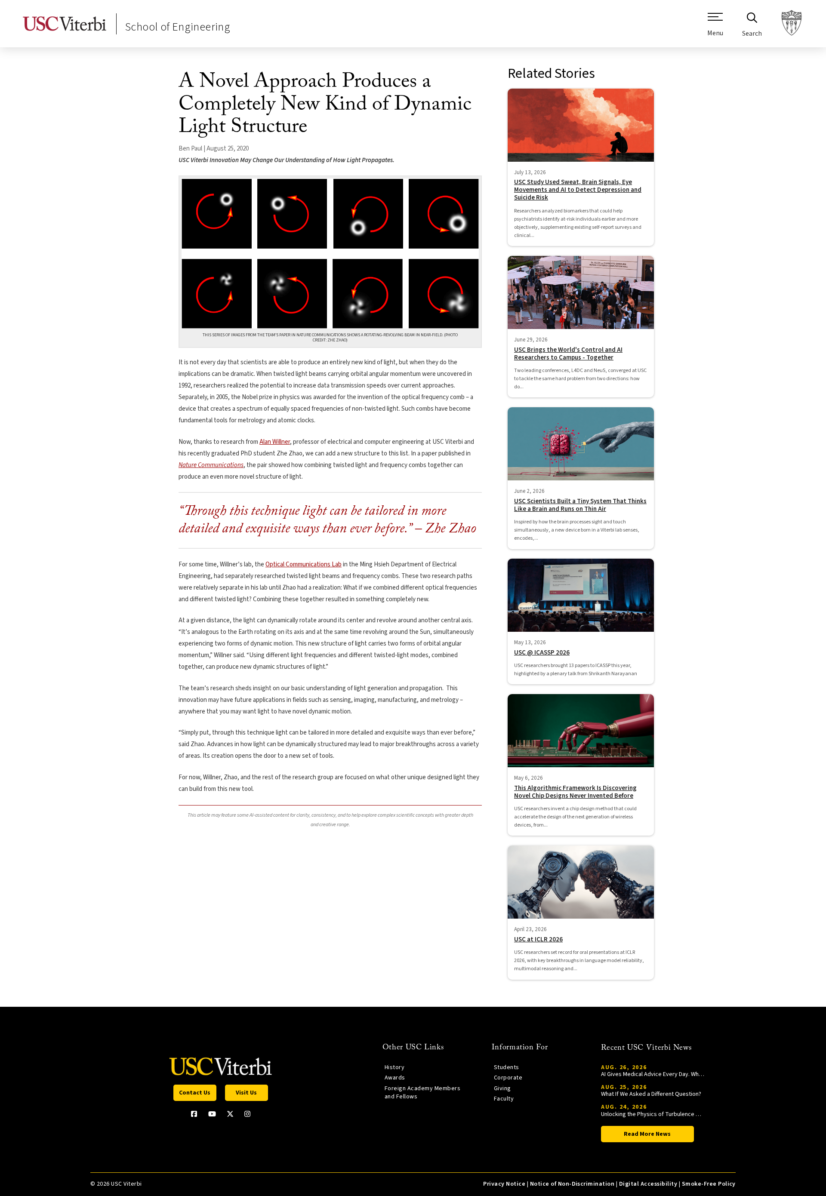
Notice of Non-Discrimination (572, 1184)
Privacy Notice (504, 1184)
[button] (715, 28)
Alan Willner (274, 441)
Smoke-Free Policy (709, 1184)
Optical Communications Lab (303, 564)
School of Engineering (177, 27)
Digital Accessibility (648, 1184)
